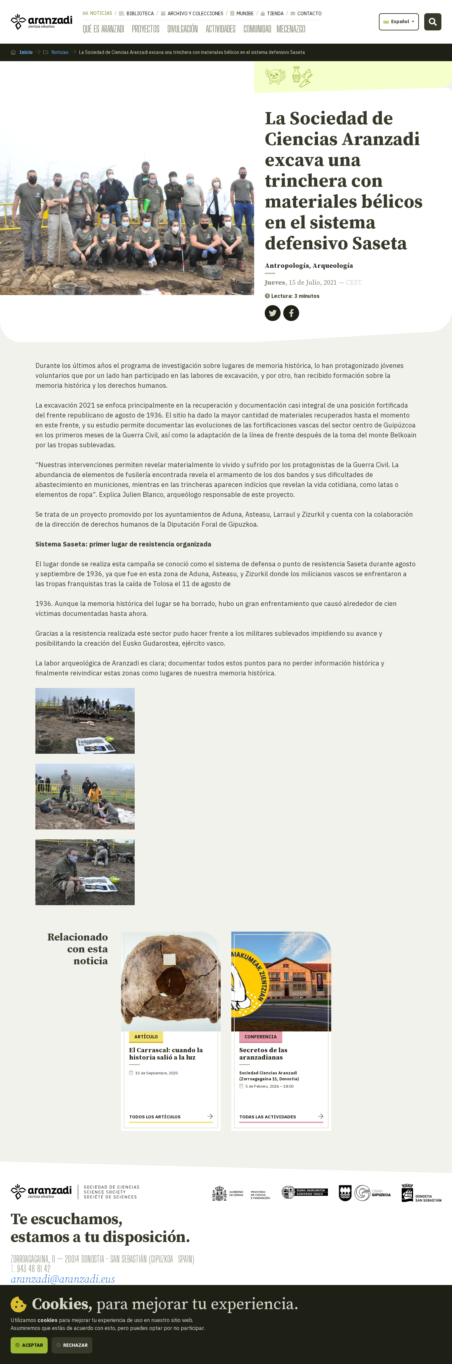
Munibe (245, 14)
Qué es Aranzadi (103, 28)
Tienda (275, 14)
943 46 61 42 (33, 1268)
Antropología (287, 266)
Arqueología (332, 266)
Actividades (221, 28)
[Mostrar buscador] (432, 21)
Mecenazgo (291, 28)
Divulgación (182, 28)
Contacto (309, 14)
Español (400, 21)
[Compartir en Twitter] (273, 313)
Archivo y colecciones (195, 14)
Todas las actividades (267, 1117)
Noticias (100, 13)
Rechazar (75, 1345)
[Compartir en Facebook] (291, 313)
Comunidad (257, 28)
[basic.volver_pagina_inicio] (41, 21)
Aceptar (32, 1345)
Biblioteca (140, 14)
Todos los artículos (155, 1117)
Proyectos (145, 28)
